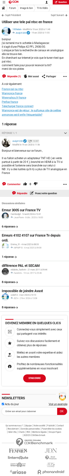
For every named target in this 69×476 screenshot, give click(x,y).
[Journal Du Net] (50, 450)
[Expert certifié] (28, 33)
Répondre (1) (14, 76)
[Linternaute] (18, 457)
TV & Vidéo (42, 8)
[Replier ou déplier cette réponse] (65, 133)
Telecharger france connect (17, 106)
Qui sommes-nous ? (14, 425)
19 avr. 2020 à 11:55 (40, 33)
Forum (12, 8)
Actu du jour (11, 404)
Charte (21, 432)
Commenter (14, 184)
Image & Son (26, 8)
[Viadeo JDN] (50, 465)
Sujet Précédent (13, 15)
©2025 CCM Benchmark (34, 435)
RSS (28, 432)
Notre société (39, 425)
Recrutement (13, 429)
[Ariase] (18, 472)
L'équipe (28, 425)
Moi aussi (33, 76)
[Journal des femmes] (18, 450)
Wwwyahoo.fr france (14, 97)
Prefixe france (10, 102)
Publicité (51, 425)
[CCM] (13, 2)
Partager (51, 76)
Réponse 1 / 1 (9, 133)
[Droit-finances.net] (50, 458)
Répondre (22, 193)
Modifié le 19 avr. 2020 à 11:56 (26, 144)
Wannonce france (12, 93)
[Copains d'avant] (18, 465)
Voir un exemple (58, 404)
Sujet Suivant (57, 15)
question (62, 2)
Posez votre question (45, 193)
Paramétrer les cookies (52, 429)
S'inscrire (34, 378)
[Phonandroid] (50, 472)
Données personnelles (30, 429)
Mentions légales (39, 432)
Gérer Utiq (12, 432)
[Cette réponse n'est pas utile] (35, 184)
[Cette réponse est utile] (25, 184)
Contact (60, 425)
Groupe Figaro (55, 432)
